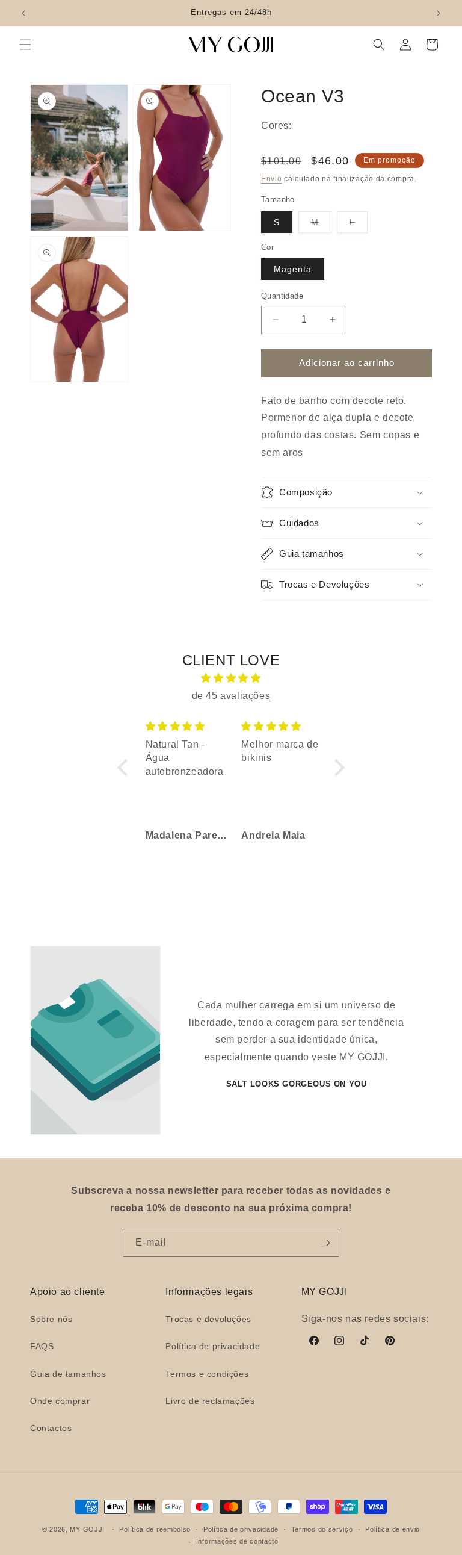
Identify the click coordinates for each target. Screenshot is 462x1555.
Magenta (293, 269)
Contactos (51, 1428)
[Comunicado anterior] (23, 13)
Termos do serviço (322, 1529)
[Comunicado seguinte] (438, 13)
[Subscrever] (325, 1243)
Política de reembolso (155, 1529)
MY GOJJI (87, 1529)
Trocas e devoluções (208, 1319)
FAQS (42, 1346)
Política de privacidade (212, 1346)
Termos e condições (206, 1374)
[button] (25, 44)
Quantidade (282, 295)
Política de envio (392, 1529)
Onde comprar (60, 1401)
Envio (271, 179)
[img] (231, 678)
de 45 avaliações (231, 696)
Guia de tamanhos (68, 1374)
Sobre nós (51, 1319)
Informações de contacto (237, 1541)
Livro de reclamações (209, 1401)
